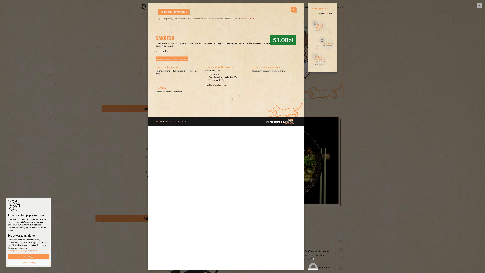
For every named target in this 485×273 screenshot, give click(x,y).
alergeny (176, 121)
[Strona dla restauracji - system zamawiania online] (279, 121)
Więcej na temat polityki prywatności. (23, 250)
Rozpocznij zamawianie (173, 11)
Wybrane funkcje (28, 262)
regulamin (159, 121)
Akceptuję (28, 256)
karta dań (184, 121)
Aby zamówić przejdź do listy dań (171, 59)
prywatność (168, 121)
